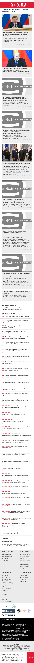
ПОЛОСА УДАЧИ (6, 588)
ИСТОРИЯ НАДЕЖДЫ (7, 583)
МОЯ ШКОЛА (5, 575)
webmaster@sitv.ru (21, 624)
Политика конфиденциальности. (10, 639)
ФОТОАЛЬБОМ (24, 577)
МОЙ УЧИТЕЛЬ (6, 577)
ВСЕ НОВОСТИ (6, 538)
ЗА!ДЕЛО (22, 568)
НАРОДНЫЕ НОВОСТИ (5, 585)
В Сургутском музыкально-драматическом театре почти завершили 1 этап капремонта (14, 525)
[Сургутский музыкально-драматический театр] (9, 615)
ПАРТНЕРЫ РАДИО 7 (7, 601)
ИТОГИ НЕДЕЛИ (24, 556)
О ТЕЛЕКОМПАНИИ (25, 572)
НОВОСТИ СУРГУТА (25, 554)
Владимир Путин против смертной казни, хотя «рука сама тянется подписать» (16, 274)
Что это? (11, 656)
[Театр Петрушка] (30, 611)
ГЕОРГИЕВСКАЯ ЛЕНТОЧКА (6, 580)
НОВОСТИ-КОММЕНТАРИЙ (24, 563)
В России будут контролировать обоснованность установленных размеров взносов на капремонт (14, 201)
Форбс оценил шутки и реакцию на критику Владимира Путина (14, 231)
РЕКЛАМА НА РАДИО (7, 556)
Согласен (30, 657)
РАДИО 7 (4, 597)
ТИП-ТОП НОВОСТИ (25, 561)
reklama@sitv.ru (20, 625)
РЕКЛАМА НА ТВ (6, 554)
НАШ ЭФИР (5, 599)
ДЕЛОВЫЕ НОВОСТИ (9, 305)
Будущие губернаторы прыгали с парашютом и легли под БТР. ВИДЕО (15, 97)
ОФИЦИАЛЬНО (7, 541)
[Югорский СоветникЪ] (22, 611)
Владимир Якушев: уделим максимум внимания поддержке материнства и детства (15, 34)
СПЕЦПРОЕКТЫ (6, 572)
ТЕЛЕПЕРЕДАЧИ (24, 551)
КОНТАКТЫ (23, 581)
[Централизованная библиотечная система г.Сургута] (9, 611)
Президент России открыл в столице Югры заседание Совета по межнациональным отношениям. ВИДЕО (16, 70)
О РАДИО (4, 594)
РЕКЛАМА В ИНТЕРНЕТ (5, 559)
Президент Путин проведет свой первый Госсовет (16, 292)
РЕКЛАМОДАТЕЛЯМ (7, 551)
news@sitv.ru (19, 626)
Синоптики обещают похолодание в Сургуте (17, 316)
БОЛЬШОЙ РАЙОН (25, 566)
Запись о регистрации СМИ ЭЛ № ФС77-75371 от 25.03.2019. (19, 643)
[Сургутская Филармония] (14, 606)
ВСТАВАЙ (22, 558)
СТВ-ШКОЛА (5, 590)
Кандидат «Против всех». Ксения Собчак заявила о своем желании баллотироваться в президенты (16, 132)
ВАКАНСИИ (23, 579)
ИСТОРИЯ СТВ (24, 575)
